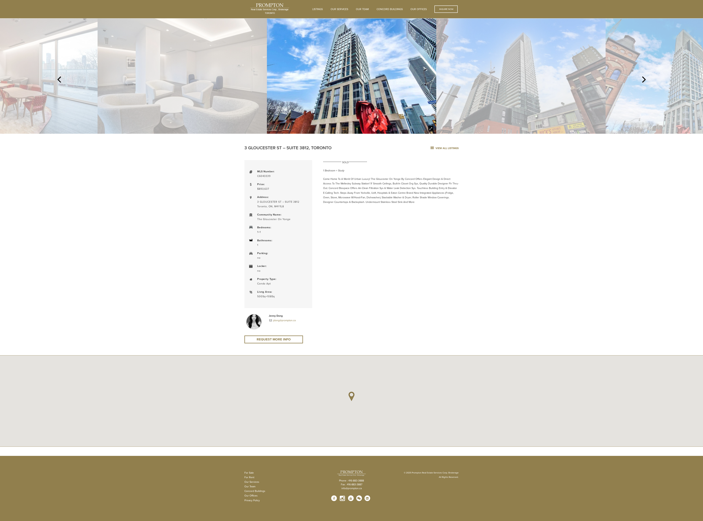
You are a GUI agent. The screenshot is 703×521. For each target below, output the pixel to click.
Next (644, 78)
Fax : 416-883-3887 (351, 484)
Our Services (251, 482)
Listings (317, 9)
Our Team (362, 9)
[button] (351, 396)
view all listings (447, 148)
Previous (59, 78)
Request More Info (274, 339)
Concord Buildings (390, 9)
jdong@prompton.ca (284, 320)
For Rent (249, 477)
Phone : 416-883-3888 (351, 480)
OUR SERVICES (339, 9)
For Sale (249, 473)
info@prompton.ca (351, 488)
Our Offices (418, 9)
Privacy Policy (252, 500)
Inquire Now (446, 9)
